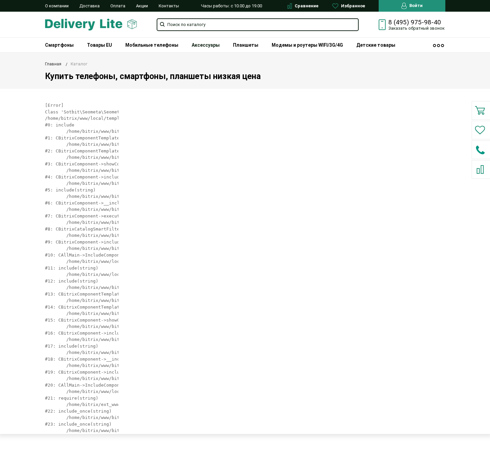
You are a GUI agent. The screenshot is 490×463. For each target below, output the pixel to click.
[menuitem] (59, 45)
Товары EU (99, 45)
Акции (142, 5)
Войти (415, 5)
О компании (57, 5)
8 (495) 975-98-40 (414, 22)
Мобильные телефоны (151, 45)
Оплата (117, 5)
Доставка (89, 5)
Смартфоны (59, 45)
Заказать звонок (416, 28)
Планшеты (245, 45)
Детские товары (375, 45)
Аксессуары (206, 45)
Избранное (352, 5)
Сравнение (306, 5)
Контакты (169, 5)
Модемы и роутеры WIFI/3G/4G (307, 45)
